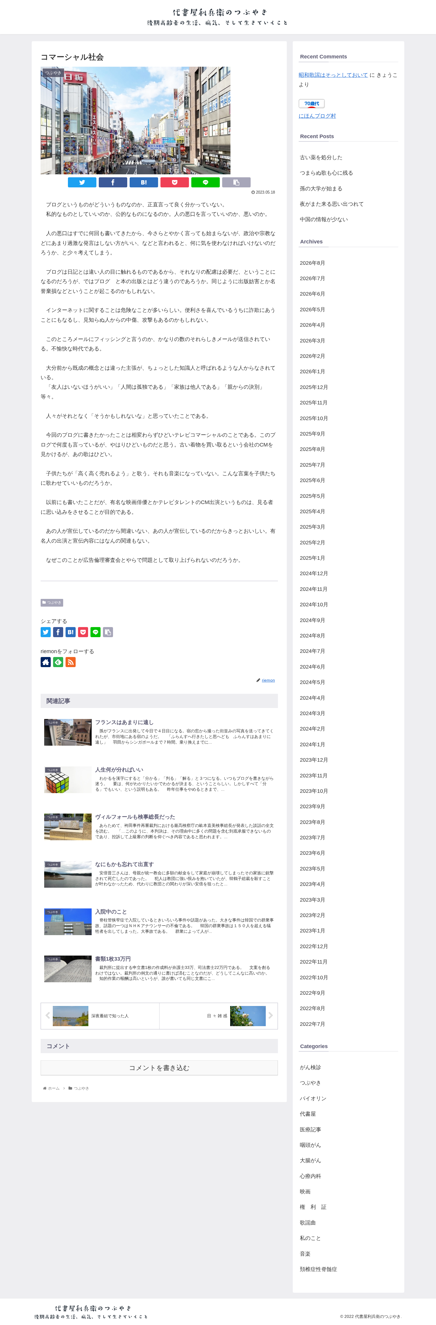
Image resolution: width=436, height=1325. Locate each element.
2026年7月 (312, 278)
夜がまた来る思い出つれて (332, 204)
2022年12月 (314, 946)
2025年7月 (312, 465)
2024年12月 (314, 573)
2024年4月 (312, 698)
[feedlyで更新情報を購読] (58, 662)
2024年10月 (314, 605)
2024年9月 (312, 620)
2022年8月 (312, 1008)
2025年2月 (312, 543)
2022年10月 (314, 977)
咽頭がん (310, 1145)
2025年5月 (312, 496)
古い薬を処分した (321, 157)
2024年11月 (314, 589)
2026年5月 (312, 309)
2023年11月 (314, 776)
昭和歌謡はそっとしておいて (333, 75)
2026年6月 (312, 294)
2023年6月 (312, 853)
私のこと (310, 1238)
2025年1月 (312, 558)
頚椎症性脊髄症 (318, 1269)
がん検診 (310, 1067)
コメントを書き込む (159, 1068)
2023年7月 (312, 838)
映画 (305, 1192)
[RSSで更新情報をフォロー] (71, 662)
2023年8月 (312, 822)
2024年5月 (312, 682)
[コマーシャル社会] (144, 182)
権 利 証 (313, 1207)
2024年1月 (312, 744)
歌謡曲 (308, 1223)
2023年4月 (312, 884)
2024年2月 (312, 729)
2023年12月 (314, 760)
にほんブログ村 (317, 116)
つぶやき (54, 602)
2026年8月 (312, 263)
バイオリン (313, 1098)
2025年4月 (312, 511)
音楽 (305, 1254)
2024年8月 (312, 636)
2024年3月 (312, 713)
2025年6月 (312, 480)
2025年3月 (312, 527)
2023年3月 (312, 900)
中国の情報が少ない (324, 219)
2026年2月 (312, 356)
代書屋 (308, 1114)
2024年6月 (312, 667)
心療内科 (310, 1176)
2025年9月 (312, 434)
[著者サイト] (46, 662)
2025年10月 (314, 418)
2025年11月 (314, 403)
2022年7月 (312, 1024)
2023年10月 (314, 791)
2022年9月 (312, 993)
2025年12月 (314, 387)
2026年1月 (312, 371)
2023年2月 (312, 915)
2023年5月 (312, 869)
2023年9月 (312, 806)
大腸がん (310, 1160)
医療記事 (310, 1130)
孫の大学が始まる (321, 189)
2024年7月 (312, 651)
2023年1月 (312, 931)
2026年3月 (312, 341)
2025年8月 (312, 449)
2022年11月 (314, 962)
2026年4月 (312, 325)
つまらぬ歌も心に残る (326, 173)
